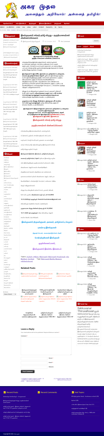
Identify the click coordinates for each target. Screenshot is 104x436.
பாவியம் (35, 27)
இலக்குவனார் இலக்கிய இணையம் (51, 259)
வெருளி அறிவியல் (8, 283)
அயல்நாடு (13, 30)
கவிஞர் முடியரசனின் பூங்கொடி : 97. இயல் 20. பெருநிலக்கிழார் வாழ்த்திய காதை (92, 288)
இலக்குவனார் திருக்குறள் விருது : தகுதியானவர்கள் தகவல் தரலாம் (29, 292)
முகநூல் (6, 271)
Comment (24, 336)
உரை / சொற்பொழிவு (9, 185)
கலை (5, 196)
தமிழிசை (6, 224)
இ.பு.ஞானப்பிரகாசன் (83, 329)
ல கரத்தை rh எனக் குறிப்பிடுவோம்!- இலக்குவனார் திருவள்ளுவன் (93, 214)
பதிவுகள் (79, 46)
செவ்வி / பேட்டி (7, 219)
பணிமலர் (6, 244)
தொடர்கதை (7, 233)
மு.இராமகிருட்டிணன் (9, 269)
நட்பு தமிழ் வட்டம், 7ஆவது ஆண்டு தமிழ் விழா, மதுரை (94, 130)
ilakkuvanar (82, 313)
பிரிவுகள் (92, 46)
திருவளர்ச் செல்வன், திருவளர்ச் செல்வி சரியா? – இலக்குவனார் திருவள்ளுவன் (93, 199)
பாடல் (5, 251)
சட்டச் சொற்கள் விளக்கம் (91, 336)
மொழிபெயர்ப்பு (7, 274)
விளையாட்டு (7, 278)
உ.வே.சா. (94, 334)
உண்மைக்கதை (7, 183)
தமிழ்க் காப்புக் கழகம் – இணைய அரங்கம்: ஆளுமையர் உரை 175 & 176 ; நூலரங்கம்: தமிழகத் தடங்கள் (88, 60)
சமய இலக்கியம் (10, 27)
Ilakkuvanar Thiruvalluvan (85, 309)
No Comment (65, 41)
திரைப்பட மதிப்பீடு (8, 228)
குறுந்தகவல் (7, 210)
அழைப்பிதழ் (7, 164)
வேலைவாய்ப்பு (49, 27)
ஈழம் (5, 180)
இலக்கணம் (7, 173)
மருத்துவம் (6, 267)
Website (51, 367)
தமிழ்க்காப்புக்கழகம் (27, 261)
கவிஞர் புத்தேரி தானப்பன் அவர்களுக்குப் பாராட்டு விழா (91, 102)
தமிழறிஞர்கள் (7, 221)
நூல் (97, 311)
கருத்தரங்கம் (7, 194)
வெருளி (6, 280)
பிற (55, 27)
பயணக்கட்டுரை (8, 249)
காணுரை (6, 203)
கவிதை (29, 27)
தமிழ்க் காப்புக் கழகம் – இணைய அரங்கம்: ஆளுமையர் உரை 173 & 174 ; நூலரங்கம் (88, 70)
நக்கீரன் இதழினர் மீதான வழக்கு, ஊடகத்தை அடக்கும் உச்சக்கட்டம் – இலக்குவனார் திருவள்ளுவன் (11, 55)
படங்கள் (6, 242)
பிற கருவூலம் (7, 258)
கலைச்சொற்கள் (8, 199)
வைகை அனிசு (93, 321)
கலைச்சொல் (91, 339)
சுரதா (91, 341)
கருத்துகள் (85, 46)
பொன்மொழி (7, 264)
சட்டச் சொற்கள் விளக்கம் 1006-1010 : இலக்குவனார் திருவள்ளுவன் (63, 379)
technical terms (82, 339)
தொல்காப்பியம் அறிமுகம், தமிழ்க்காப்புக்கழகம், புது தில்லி (65, 292)
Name (51, 358)
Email (51, 362)
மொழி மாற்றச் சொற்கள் (84, 334)
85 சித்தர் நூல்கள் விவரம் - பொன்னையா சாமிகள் (84, 396)
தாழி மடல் (81, 319)
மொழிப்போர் (7, 276)
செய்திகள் (41, 27)
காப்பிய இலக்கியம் (8, 205)
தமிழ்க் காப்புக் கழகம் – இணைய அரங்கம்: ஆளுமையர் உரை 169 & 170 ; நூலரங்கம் (93, 164)
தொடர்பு (60, 27)
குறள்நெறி (6, 208)
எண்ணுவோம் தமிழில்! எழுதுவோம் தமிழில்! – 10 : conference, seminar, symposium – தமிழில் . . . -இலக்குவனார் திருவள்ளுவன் (32, 380)
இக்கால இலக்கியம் (45, 23)
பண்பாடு (6, 246)
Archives (5, 292)
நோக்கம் (67, 23)
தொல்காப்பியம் (8, 23)
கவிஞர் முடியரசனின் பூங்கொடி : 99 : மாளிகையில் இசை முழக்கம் (94, 260)
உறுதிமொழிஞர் (7, 187)
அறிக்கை (36, 257)
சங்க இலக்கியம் (21, 23)
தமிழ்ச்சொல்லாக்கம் (83, 327)
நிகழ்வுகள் (57, 23)
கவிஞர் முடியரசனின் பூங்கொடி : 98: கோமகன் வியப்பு (93, 273)
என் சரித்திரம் (86, 341)
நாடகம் (6, 237)
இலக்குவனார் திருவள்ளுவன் (31, 41)
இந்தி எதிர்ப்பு (7, 171)
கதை (23, 27)
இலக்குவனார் (44, 257)
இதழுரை (6, 169)
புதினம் (6, 260)
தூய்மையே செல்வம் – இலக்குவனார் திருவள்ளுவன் (92, 246)
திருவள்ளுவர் (81, 324)
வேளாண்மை (7, 287)
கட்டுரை (18, 27)
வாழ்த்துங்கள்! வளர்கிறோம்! (78, 408)
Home (8, 30)
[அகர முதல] (51, 18)
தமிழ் (88, 324)
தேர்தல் (6, 230)
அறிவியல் (2, 27)
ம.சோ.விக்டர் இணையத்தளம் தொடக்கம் (82, 404)
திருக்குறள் (32, 23)
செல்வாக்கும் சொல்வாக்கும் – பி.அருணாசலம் (84, 51)
